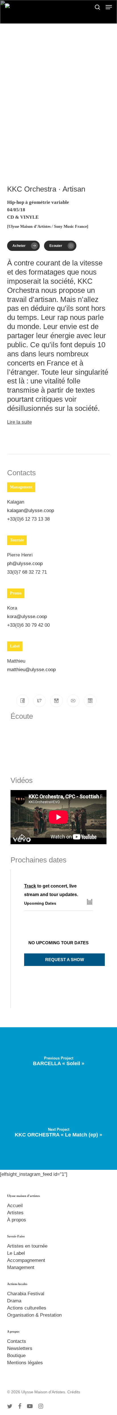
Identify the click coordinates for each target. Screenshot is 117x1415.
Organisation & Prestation (34, 1315)
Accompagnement (26, 1260)
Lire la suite (19, 422)
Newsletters (19, 1348)
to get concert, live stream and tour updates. (51, 890)
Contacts (16, 1341)
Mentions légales (25, 1362)
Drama (14, 1300)
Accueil (15, 1205)
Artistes (15, 1212)
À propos (16, 1219)
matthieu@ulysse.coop (31, 669)
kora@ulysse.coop (27, 616)
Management (20, 1267)
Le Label (16, 1253)
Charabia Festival (25, 1293)
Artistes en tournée (27, 1246)
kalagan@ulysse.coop (30, 510)
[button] (109, 7)
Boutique (16, 1355)
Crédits (73, 1392)
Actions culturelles (26, 1308)
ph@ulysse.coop (25, 563)
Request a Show (64, 959)
